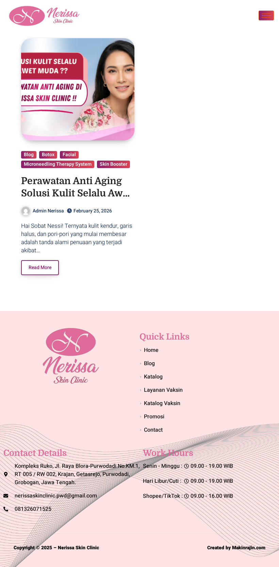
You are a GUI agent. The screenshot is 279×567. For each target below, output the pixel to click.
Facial (69, 154)
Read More (40, 267)
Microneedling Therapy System (58, 164)
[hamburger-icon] (266, 15)
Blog (29, 154)
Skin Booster (113, 164)
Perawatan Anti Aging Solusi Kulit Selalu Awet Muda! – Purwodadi (76, 193)
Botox (48, 154)
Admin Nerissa (48, 210)
